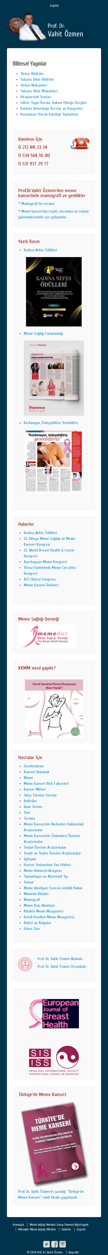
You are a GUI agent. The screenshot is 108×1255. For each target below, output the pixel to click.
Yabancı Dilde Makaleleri (39, 91)
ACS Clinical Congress (40, 579)
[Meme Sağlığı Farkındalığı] (54, 378)
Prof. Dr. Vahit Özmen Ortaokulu (62, 966)
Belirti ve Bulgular (38, 923)
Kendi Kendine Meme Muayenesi (49, 917)
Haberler (66, 1229)
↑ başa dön (72, 1252)
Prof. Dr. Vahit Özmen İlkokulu (60, 958)
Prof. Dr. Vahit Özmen (49, 1252)
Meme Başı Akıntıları (39, 905)
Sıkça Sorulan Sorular (40, 795)
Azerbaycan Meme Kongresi (45, 561)
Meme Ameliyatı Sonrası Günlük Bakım (53, 888)
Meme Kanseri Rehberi (41, 585)
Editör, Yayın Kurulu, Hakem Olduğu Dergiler (53, 102)
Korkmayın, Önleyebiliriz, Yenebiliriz (51, 422)
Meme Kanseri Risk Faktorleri (46, 783)
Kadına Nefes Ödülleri (40, 250)
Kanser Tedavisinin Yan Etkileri (47, 864)
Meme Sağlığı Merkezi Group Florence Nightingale (59, 1225)
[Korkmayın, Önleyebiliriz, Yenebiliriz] (54, 461)
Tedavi (29, 882)
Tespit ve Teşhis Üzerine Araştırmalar (52, 853)
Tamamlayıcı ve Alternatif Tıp (46, 876)
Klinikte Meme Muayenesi (43, 911)
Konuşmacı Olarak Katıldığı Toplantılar (49, 114)
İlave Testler (33, 806)
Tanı (27, 812)
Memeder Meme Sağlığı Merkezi (37, 1229)
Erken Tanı (32, 928)
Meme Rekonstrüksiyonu (43, 870)
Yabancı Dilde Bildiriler (37, 79)
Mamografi (32, 899)
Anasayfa (18, 1225)
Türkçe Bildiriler (32, 73)
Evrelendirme (34, 766)
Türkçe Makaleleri (33, 85)
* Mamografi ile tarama (36, 203)
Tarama (29, 818)
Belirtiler (30, 801)
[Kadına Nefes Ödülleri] (54, 291)
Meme (28, 777)
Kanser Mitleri (35, 789)
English (54, 5)
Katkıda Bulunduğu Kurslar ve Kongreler (51, 108)
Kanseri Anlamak (36, 772)
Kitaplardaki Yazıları (35, 97)
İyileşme (30, 859)
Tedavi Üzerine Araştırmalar (45, 847)
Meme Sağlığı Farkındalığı (43, 333)
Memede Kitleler (36, 893)
